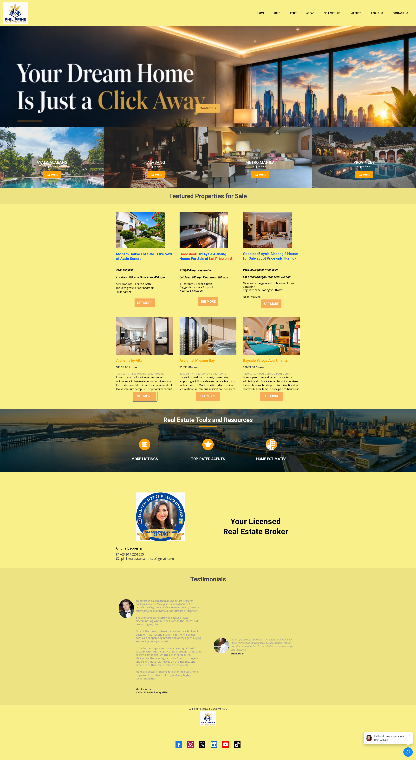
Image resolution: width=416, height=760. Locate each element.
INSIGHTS (355, 13)
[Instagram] (190, 744)
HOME (261, 13)
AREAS (310, 13)
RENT (293, 13)
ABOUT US (377, 13)
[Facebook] (179, 744)
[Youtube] (225, 744)
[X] (202, 744)
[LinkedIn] (214, 744)
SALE (277, 13)
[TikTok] (237, 744)
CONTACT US (400, 13)
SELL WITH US (332, 13)
